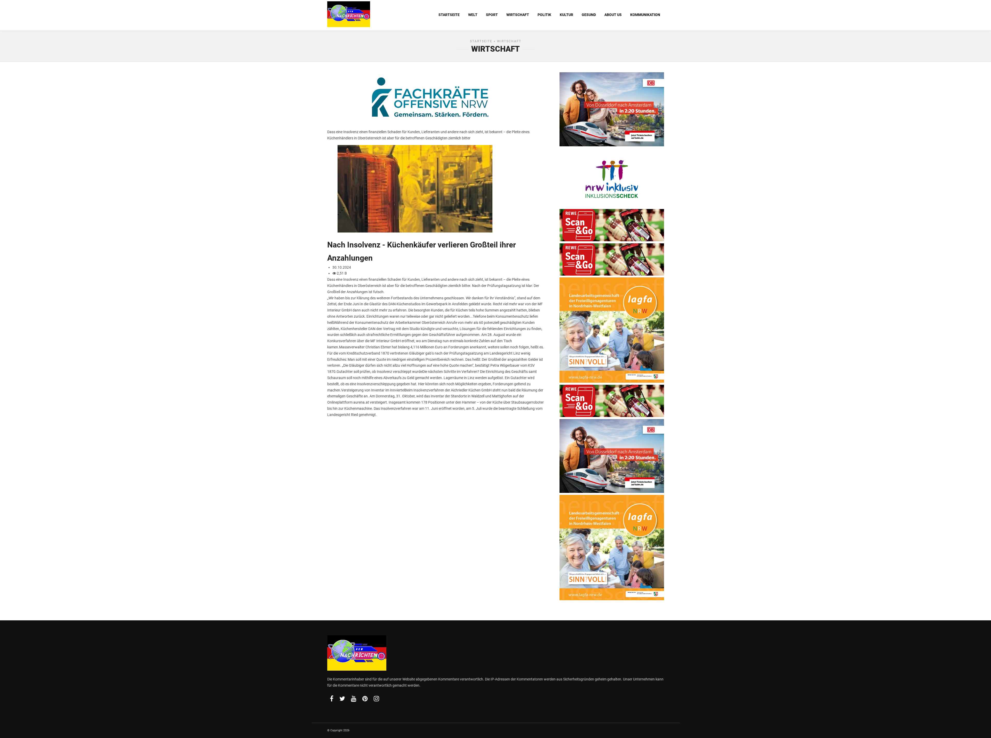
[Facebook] (331, 698)
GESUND (589, 15)
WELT (472, 15)
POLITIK (544, 15)
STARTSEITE (449, 15)
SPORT (492, 15)
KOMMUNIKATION (645, 15)
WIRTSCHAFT (517, 15)
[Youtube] (353, 698)
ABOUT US (613, 15)
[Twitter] (342, 698)
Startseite (481, 41)
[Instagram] (376, 698)
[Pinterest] (365, 698)
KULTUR (566, 15)
